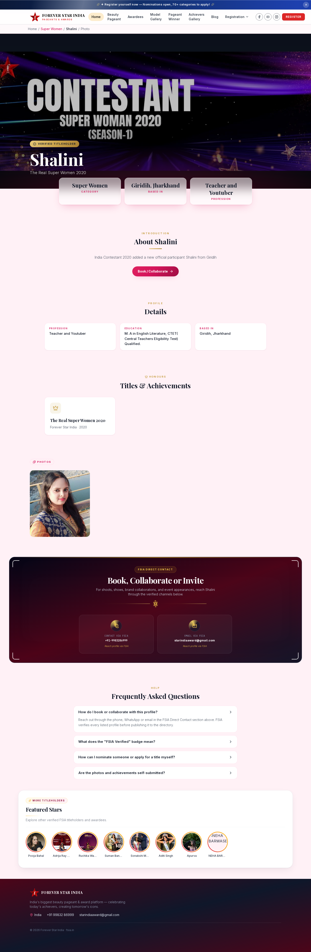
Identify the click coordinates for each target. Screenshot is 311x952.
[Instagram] (276, 17)
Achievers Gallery (196, 17)
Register (293, 16)
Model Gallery (156, 17)
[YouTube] (268, 17)
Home (96, 17)
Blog (214, 17)
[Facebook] (259, 17)
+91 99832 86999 (60, 915)
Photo (85, 29)
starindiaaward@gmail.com (99, 915)
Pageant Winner (175, 17)
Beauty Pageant (114, 17)
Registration (235, 17)
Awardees (135, 17)
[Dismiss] (306, 5)
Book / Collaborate (153, 271)
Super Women (51, 29)
